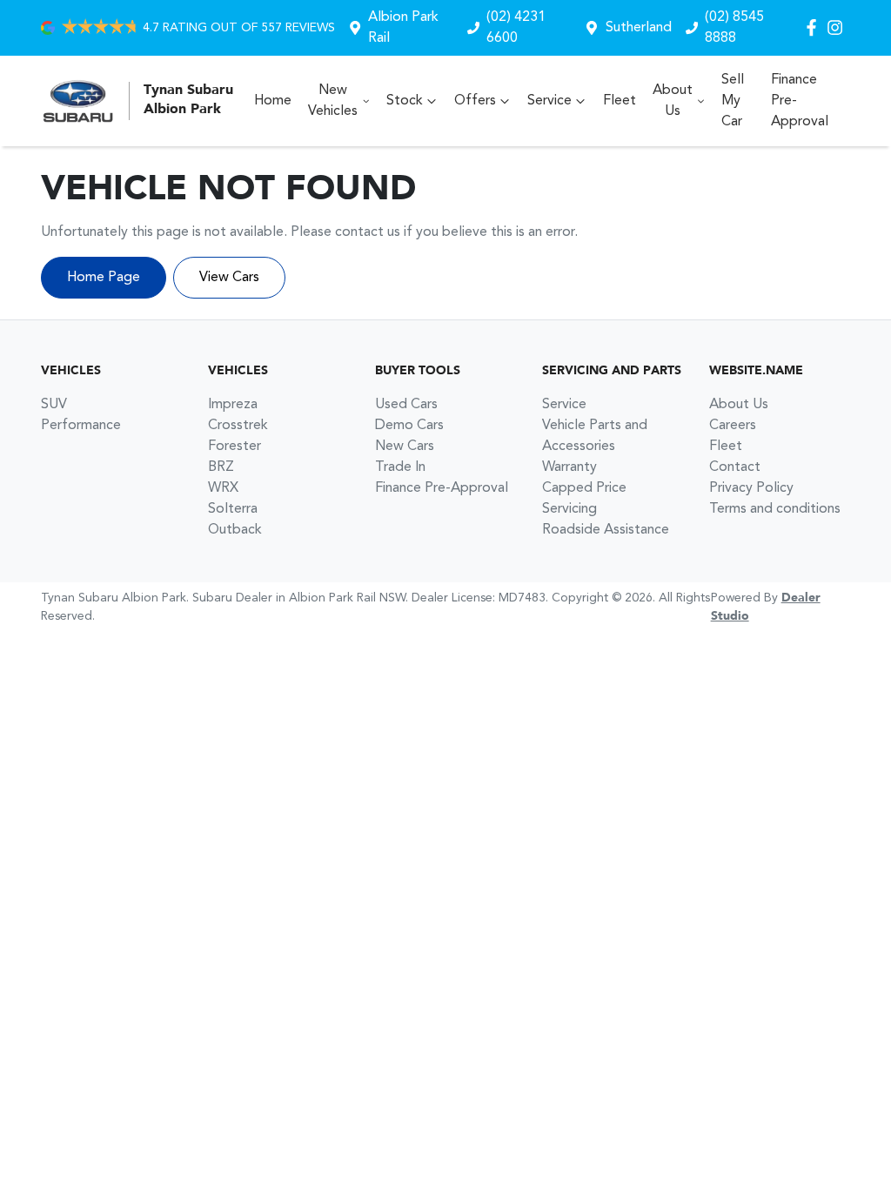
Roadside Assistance (605, 530)
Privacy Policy (751, 488)
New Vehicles (333, 101)
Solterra (233, 509)
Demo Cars (409, 426)
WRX (223, 488)
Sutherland (639, 28)
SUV (54, 405)
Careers (732, 426)
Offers (475, 101)
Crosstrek (238, 426)
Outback (235, 530)
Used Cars (406, 405)
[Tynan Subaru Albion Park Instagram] (838, 27)
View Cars (229, 278)
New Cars (404, 446)
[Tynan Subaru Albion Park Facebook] (815, 27)
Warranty (569, 467)
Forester (234, 446)
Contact (734, 467)
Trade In (400, 467)
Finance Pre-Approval (799, 101)
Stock (404, 101)
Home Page (103, 278)
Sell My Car (732, 101)
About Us (673, 101)
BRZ (221, 467)
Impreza (233, 405)
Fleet (619, 101)
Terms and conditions (775, 509)
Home (272, 101)
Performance (81, 426)
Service (549, 101)
